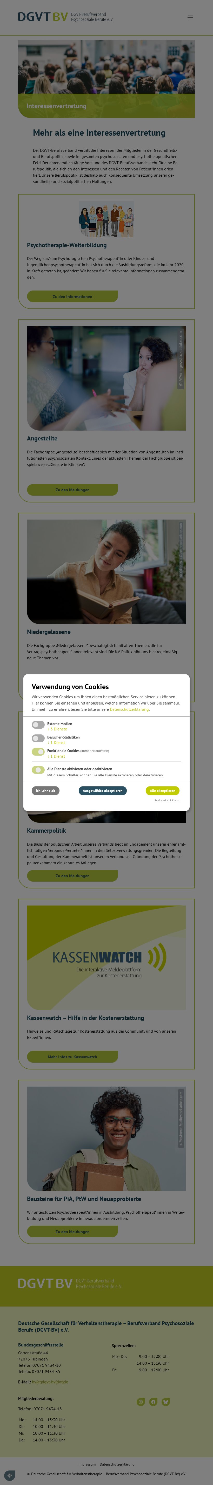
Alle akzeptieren (162, 790)
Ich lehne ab (45, 790)
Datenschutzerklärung (129, 709)
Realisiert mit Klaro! (167, 800)
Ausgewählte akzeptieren (103, 790)
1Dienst (56, 742)
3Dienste (57, 728)
